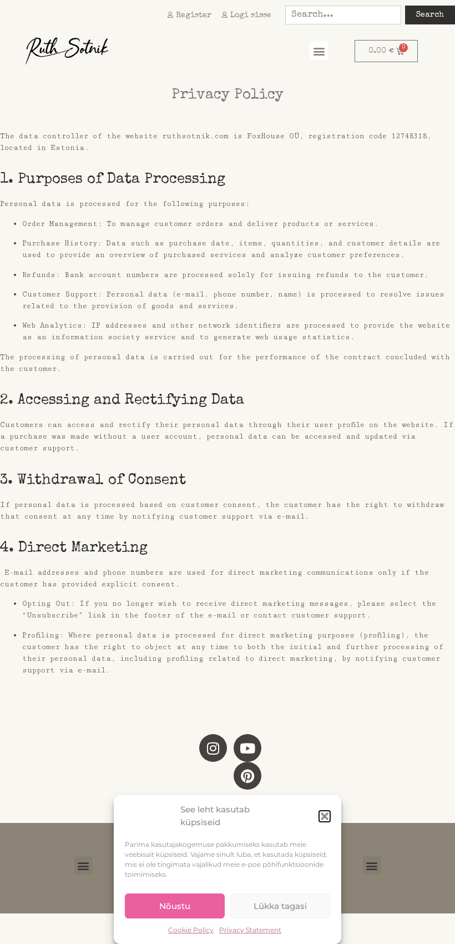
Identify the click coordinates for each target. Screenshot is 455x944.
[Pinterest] (247, 776)
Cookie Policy (191, 930)
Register (193, 15)
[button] (324, 816)
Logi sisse (250, 15)
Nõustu (174, 906)
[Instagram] (213, 748)
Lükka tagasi (280, 906)
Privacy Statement (250, 930)
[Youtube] (247, 748)
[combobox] (343, 15)
